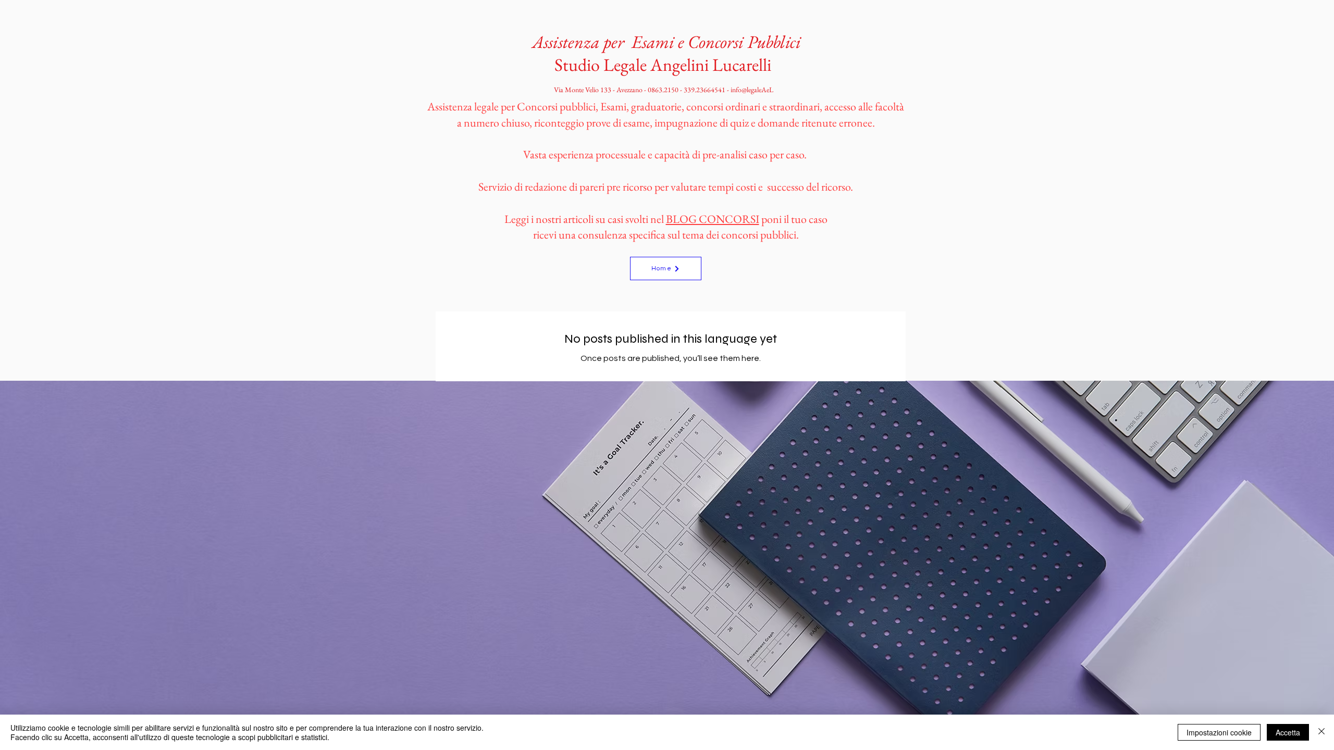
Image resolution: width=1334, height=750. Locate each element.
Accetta (1288, 732)
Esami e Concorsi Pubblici (716, 41)
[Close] (1321, 732)
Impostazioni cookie (1219, 732)
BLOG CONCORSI (712, 219)
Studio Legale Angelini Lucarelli (664, 64)
